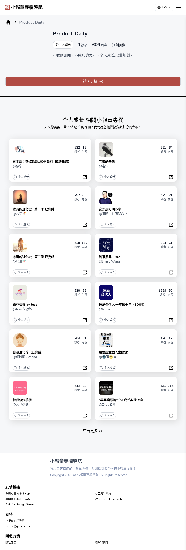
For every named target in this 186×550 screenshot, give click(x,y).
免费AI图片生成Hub (17, 493)
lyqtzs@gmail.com (17, 526)
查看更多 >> (93, 431)
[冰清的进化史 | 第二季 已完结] (20, 245)
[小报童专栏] (8, 22)
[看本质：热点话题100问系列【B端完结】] (20, 149)
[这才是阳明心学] (106, 197)
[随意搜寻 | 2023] (106, 245)
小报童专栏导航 (14, 521)
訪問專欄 (90, 81)
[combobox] (164, 7)
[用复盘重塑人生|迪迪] (106, 340)
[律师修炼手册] (20, 388)
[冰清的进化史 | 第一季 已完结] (20, 197)
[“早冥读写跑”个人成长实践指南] (106, 388)
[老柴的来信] (106, 149)
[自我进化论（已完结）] (20, 340)
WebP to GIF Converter (109, 499)
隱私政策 (10, 543)
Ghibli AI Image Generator (21, 504)
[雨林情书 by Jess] (20, 292)
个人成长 (65, 45)
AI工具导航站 (103, 493)
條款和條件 (101, 543)
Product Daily (70, 33)
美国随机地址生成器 (17, 499)
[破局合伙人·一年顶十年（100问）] (106, 292)
